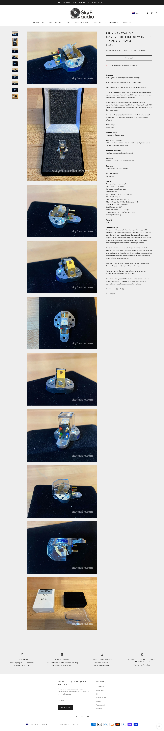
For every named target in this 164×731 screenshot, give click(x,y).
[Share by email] (123, 289)
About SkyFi (39, 23)
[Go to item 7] (15, 76)
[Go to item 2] (15, 42)
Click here (49, 663)
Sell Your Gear (82, 23)
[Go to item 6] (15, 70)
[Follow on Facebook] (76, 716)
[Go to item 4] (15, 57)
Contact (127, 23)
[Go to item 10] (15, 96)
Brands (97, 23)
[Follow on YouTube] (88, 716)
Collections (55, 23)
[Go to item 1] (15, 34)
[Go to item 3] (15, 50)
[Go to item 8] (15, 83)
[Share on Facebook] (114, 289)
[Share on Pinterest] (120, 289)
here (126, 145)
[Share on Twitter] (117, 289)
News (68, 23)
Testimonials (112, 23)
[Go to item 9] (15, 89)
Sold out (129, 58)
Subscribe (65, 707)
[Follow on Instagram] (82, 716)
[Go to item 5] (15, 63)
